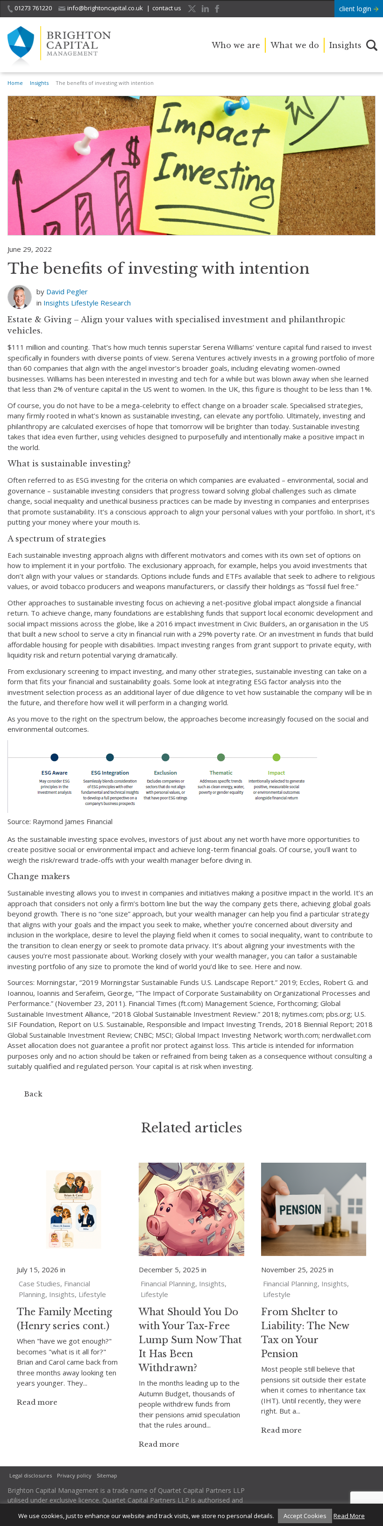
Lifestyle (85, 302)
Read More (349, 1516)
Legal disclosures (30, 1475)
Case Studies (39, 1283)
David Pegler (67, 291)
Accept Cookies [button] (305, 1516)
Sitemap (107, 1475)
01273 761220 (33, 8)
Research (115, 302)
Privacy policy (74, 1475)
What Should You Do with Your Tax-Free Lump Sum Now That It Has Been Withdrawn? (190, 1339)
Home (15, 82)
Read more (37, 1402)
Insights (345, 45)
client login (356, 8)
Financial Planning (168, 1283)
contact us (166, 8)
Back (33, 1093)
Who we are (236, 45)
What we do (294, 45)
